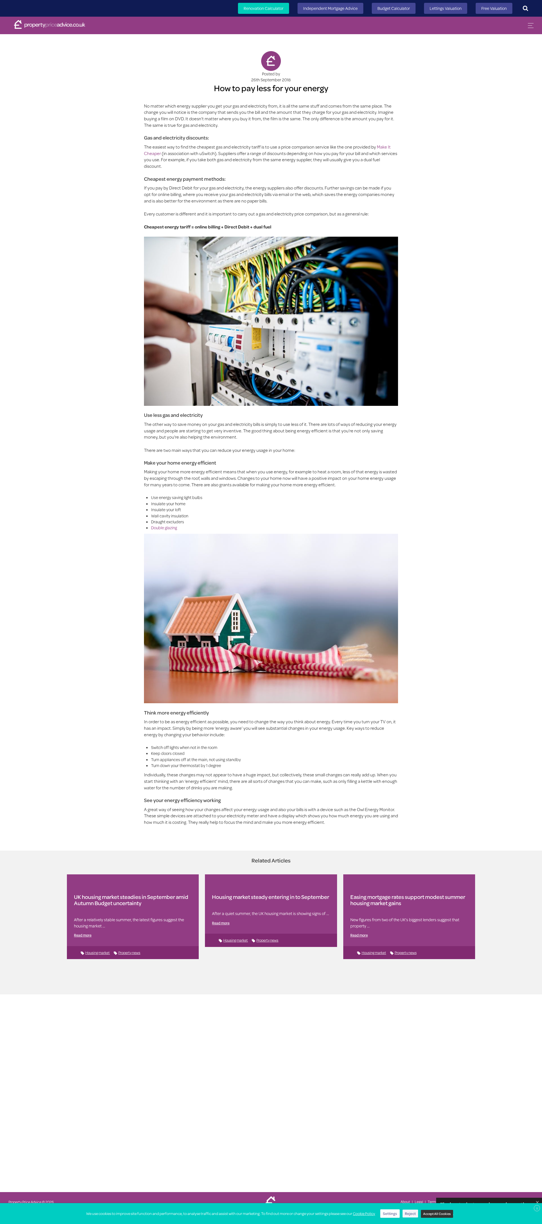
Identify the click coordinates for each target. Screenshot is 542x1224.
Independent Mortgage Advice (330, 8)
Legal (419, 1201)
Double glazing (164, 528)
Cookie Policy (364, 1213)
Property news (129, 952)
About (405, 1201)
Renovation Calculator (263, 8)
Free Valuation (494, 8)
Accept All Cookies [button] (437, 1213)
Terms (433, 1201)
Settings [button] (390, 1213)
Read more (82, 935)
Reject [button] (410, 1213)
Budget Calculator (393, 8)
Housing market (97, 952)
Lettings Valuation (446, 8)
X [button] (537, 1208)
